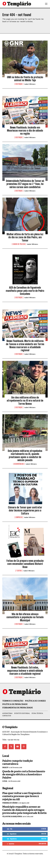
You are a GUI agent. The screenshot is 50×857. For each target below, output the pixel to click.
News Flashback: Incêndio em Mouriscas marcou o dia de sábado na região (25, 130)
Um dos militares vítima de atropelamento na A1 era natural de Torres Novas (25, 400)
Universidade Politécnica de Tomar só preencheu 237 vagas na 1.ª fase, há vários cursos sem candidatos (25, 184)
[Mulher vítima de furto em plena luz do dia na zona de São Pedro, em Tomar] (25, 216)
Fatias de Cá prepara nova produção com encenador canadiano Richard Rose (25, 564)
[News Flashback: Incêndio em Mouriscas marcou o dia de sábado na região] (25, 109)
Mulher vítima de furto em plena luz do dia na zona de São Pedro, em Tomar (25, 237)
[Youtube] (17, 746)
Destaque (18, 84)
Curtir (43, 829)
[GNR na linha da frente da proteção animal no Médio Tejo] (25, 59)
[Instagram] (23, 746)
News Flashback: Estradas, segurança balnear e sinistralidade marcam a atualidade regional (25, 670)
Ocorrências (19, 464)
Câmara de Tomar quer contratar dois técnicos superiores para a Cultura (25, 510)
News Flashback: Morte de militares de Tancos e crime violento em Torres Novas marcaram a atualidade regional (25, 345)
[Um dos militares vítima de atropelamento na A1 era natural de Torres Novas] (25, 379)
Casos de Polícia (19, 244)
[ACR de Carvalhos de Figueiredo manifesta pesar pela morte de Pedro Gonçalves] (25, 269)
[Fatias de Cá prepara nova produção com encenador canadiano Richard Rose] (25, 542)
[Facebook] (4, 746)
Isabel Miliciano (29, 84)
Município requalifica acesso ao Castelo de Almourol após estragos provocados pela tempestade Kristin (24, 810)
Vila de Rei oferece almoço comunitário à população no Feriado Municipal (25, 617)
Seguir (43, 834)
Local (4, 781)
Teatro (19, 571)
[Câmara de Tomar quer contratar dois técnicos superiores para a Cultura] (25, 489)
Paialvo (5, 767)
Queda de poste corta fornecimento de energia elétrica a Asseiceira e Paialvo (23, 774)
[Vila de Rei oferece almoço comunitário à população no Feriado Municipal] (25, 595)
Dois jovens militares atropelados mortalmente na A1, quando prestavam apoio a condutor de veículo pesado (25, 455)
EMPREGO (19, 517)
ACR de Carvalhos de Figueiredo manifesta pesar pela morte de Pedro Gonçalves (25, 290)
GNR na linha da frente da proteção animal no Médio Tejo (25, 79)
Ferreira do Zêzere (10, 803)
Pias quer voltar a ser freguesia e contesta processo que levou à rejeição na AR (22, 796)
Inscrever (42, 843)
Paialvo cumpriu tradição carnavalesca (17, 762)
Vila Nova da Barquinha (12, 817)
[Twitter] (11, 746)
